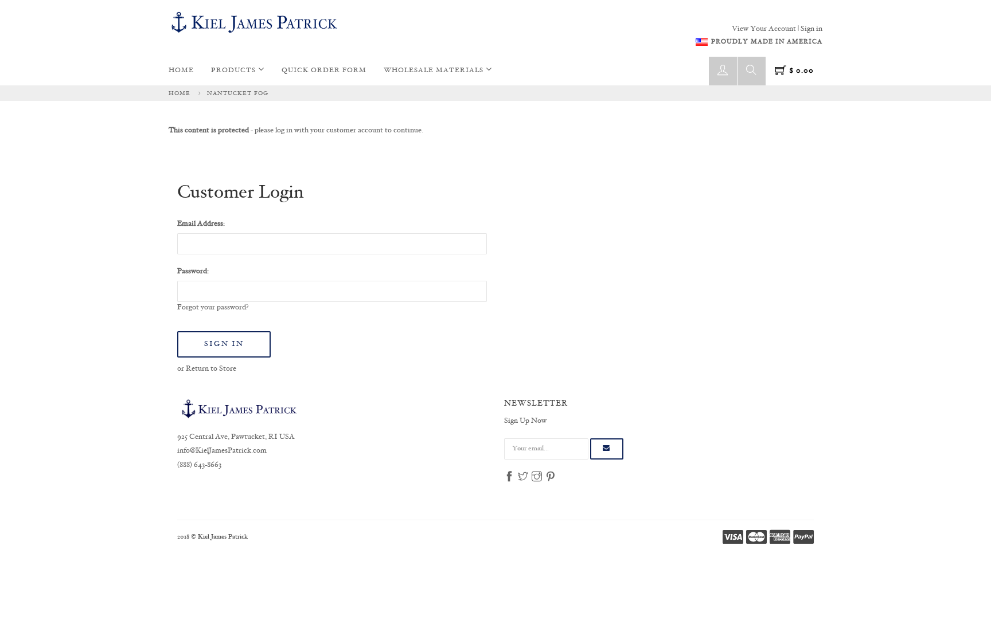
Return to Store (211, 369)
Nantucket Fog (237, 93)
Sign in (811, 29)
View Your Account (764, 29)
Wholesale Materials (435, 70)
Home (181, 70)
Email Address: (201, 224)
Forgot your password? (213, 307)
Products (234, 70)
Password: (193, 271)
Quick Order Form (324, 70)
